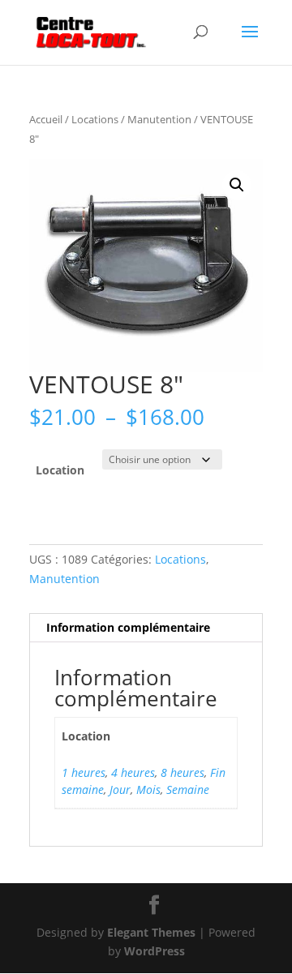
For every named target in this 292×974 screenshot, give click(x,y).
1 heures (83, 772)
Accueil (45, 119)
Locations (94, 119)
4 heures (133, 772)
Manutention (159, 119)
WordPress (154, 951)
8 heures (182, 772)
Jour (120, 789)
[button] (236, 185)
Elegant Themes (151, 932)
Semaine (187, 789)
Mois (148, 789)
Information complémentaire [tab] (128, 627)
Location (60, 470)
